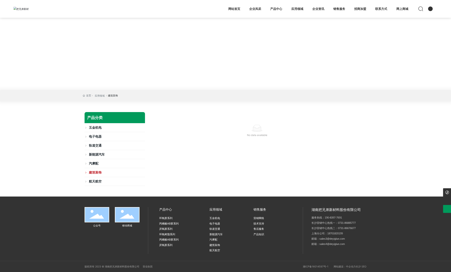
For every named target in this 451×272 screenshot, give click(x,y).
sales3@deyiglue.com (332, 238)
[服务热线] (447, 192)
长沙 (358, 266)
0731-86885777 (347, 222)
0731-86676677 (347, 228)
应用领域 (100, 95)
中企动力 (351, 266)
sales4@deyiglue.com (332, 243)
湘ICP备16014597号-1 (315, 266)
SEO (364, 266)
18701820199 (335, 233)
